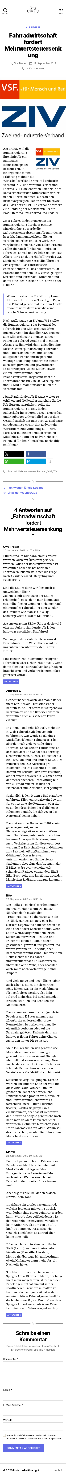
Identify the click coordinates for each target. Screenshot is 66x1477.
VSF (49, 471)
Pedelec (41, 471)
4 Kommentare (35, 68)
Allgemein (33, 27)
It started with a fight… (27, 1470)
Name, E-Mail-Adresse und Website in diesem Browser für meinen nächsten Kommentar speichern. (34, 1437)
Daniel (22, 63)
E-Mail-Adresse (13, 1405)
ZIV (55, 471)
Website (7, 1420)
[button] (14, 454)
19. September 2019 (45, 63)
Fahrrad (12, 471)
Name (7, 1390)
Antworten (11, 681)
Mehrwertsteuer (27, 471)
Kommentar (10, 1359)
